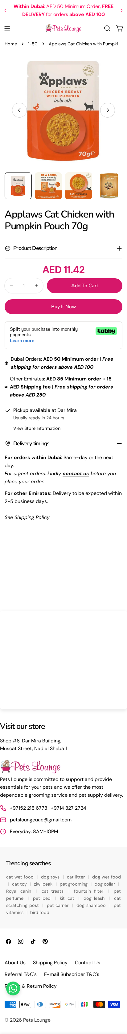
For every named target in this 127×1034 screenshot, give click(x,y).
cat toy (20, 884)
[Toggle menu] (7, 28)
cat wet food (20, 877)
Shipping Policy (50, 962)
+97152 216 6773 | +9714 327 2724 (48, 808)
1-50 (33, 44)
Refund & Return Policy (31, 986)
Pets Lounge (37, 1020)
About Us (15, 962)
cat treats (54, 891)
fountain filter (90, 891)
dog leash (95, 898)
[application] (63, 660)
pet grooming (74, 884)
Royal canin (20, 891)
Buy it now (63, 306)
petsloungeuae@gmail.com (41, 819)
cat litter (76, 877)
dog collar (106, 884)
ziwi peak (44, 884)
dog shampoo (92, 905)
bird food (39, 912)
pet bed (43, 898)
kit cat (68, 898)
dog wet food (106, 877)
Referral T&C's (21, 974)
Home (11, 44)
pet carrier (59, 905)
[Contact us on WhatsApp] (13, 988)
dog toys (51, 877)
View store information (36, 428)
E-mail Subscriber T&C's (71, 974)
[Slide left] (19, 110)
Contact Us (87, 962)
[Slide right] (107, 110)
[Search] (107, 28)
